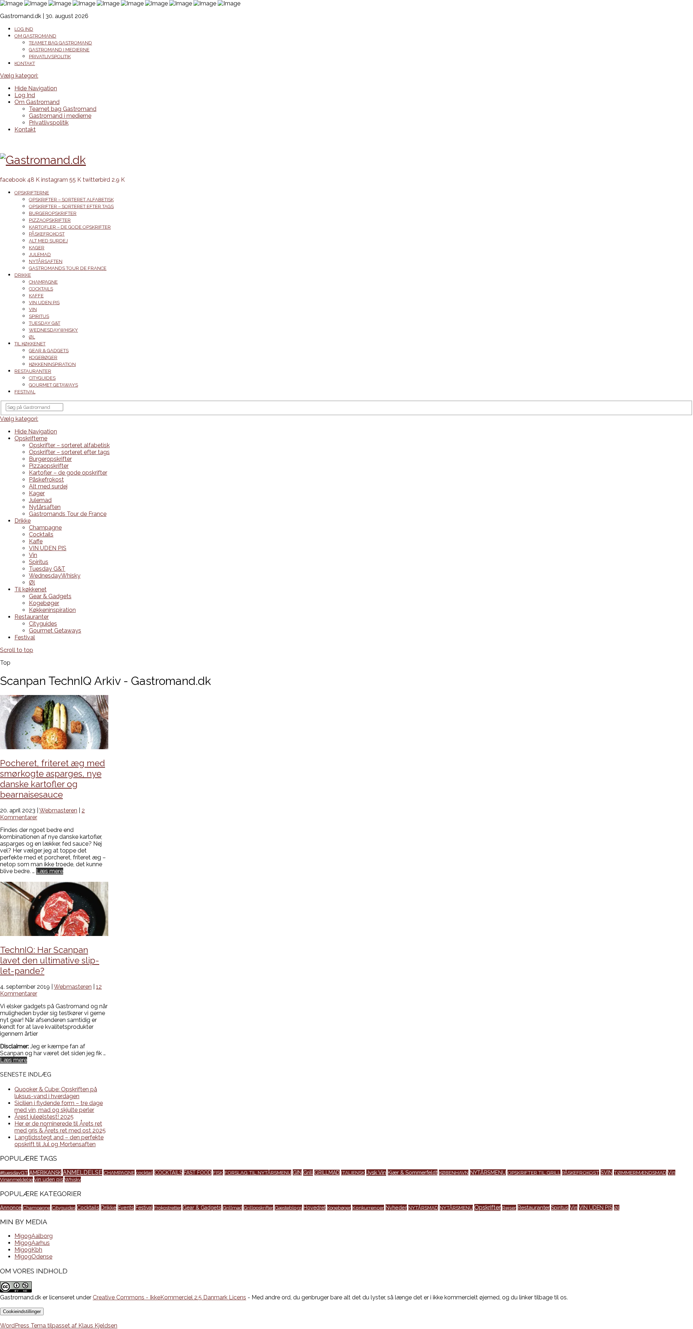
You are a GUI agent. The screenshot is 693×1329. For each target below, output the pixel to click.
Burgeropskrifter (53, 213)
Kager (36, 247)
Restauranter (32, 371)
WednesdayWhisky (53, 330)
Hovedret (315, 1208)
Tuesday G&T (44, 323)
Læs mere (49, 871)
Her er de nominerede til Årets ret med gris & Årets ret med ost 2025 (60, 1127)
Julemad (40, 254)
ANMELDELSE (82, 1172)
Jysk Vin (376, 1172)
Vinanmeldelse (16, 1179)
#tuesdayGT (14, 1172)
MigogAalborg (33, 1236)
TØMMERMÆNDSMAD (640, 1172)
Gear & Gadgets (49, 350)
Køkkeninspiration (52, 364)
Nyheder (396, 1207)
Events (126, 1208)
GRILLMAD (327, 1172)
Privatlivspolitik (50, 56)
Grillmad (232, 1208)
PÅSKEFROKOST (580, 1172)
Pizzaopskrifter (50, 220)
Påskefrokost (47, 234)
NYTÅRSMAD (423, 1208)
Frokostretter (167, 1208)
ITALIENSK (353, 1172)
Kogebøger (43, 357)
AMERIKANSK (45, 1172)
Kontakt (24, 63)
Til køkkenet (29, 343)
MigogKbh (28, 1249)
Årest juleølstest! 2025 (44, 1116)
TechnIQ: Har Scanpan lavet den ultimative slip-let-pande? (49, 960)
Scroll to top (16, 650)
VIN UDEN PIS (44, 302)
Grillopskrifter (258, 1208)
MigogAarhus (32, 1242)
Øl (32, 337)
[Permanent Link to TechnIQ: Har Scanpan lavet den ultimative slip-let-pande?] (54, 934)
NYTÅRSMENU (488, 1172)
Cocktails (41, 289)
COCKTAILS (168, 1172)
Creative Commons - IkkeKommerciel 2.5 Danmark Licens (169, 1297)
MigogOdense (33, 1256)
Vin (33, 309)
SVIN (607, 1172)
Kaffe (36, 295)
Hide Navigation (35, 88)
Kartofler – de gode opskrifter (70, 227)
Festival (24, 391)
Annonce (10, 1207)
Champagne (43, 282)
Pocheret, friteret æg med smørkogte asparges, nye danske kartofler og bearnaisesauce (52, 779)
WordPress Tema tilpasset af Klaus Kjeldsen (58, 1325)
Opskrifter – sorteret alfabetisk (71, 199)
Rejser (509, 1208)
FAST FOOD (198, 1172)
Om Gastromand (35, 36)
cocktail (144, 1172)
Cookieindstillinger (22, 1311)
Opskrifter (487, 1207)
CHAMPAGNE (119, 1172)
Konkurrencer (368, 1208)
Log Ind (23, 29)
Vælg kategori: (19, 75)
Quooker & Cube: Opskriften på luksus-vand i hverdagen (55, 1093)
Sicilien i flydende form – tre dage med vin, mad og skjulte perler (58, 1106)
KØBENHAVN (453, 1172)
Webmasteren (58, 810)
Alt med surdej (48, 240)
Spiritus (39, 316)
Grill (308, 1172)
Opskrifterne (31, 192)
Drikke (22, 275)
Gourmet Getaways (53, 385)
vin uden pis (48, 1179)
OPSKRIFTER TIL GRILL (534, 1172)
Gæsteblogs (288, 1208)
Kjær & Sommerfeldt (412, 1172)
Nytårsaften (45, 261)
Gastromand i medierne (59, 49)
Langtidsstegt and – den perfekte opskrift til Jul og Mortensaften (59, 1141)
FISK (218, 1172)
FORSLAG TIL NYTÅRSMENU (258, 1172)
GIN (297, 1172)
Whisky (73, 1179)
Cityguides (42, 378)
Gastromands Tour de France (67, 268)
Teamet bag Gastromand (60, 43)
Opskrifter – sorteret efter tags (71, 206)
